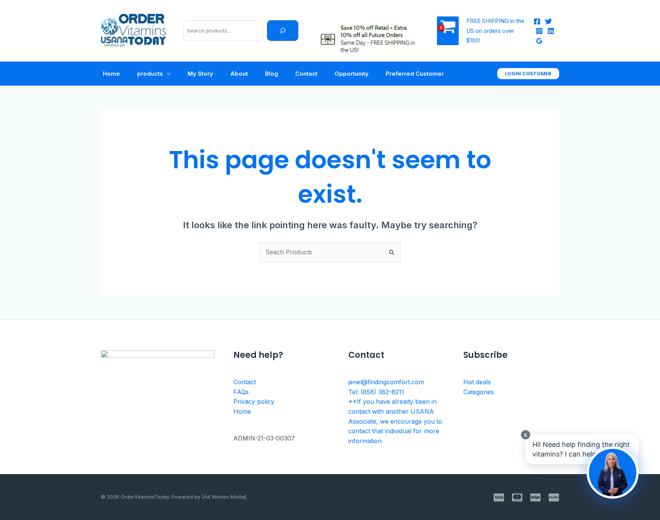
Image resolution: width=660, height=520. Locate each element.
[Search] (282, 30)
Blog (271, 73)
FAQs (241, 392)
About (239, 73)
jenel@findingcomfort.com (386, 382)
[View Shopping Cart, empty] (448, 30)
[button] (528, 73)
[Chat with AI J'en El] (613, 473)
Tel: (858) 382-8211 (376, 392)
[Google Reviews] (539, 40)
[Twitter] (548, 21)
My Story (200, 73)
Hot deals (477, 382)
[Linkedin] (550, 31)
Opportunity (352, 73)
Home (111, 73)
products (150, 73)
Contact (306, 73)
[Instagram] (539, 31)
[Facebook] (537, 21)
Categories (478, 392)
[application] (166, 74)
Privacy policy (253, 401)
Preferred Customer (415, 73)
